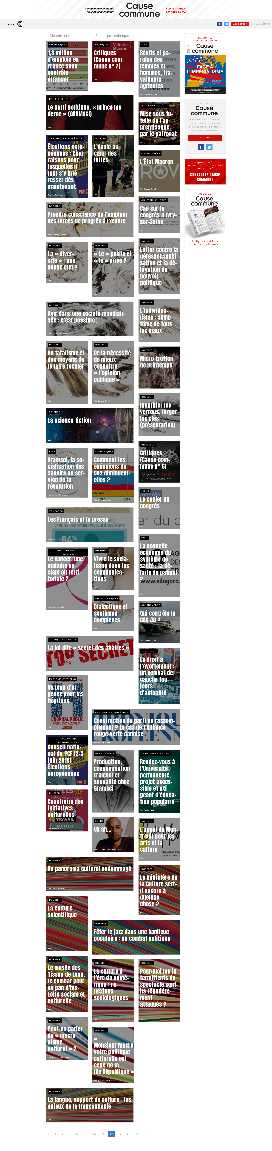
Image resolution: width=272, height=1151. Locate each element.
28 (128, 1134)
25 (103, 1134)
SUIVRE (205, 137)
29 (137, 1134)
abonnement (240, 24)
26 (111, 1134)
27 (120, 1134)
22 (77, 1134)
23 (86, 1134)
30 (145, 1134)
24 (94, 1134)
